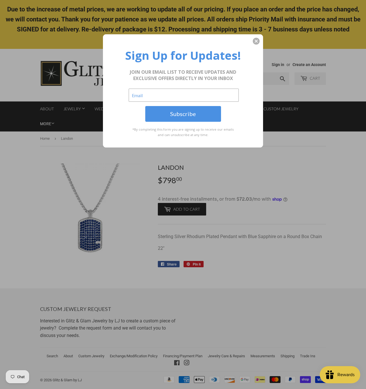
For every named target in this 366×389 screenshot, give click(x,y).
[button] (256, 41)
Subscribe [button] (183, 113)
